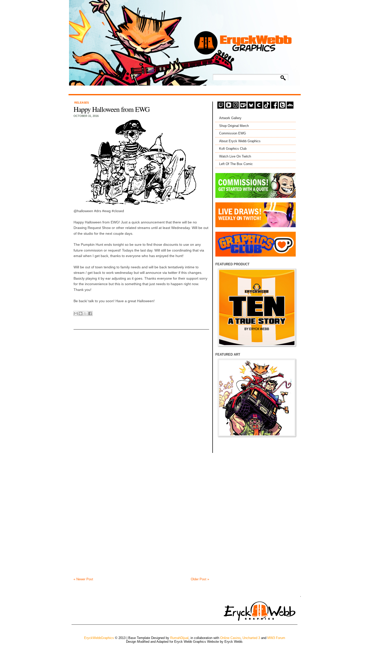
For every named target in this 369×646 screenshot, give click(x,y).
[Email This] (75, 313)
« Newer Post (83, 579)
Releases (81, 102)
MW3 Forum (276, 638)
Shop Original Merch (234, 126)
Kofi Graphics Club (233, 148)
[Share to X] (85, 313)
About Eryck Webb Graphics (240, 141)
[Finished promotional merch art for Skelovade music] (257, 398)
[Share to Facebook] (90, 313)
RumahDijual (179, 638)
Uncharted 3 (251, 638)
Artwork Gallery (230, 118)
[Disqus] (141, 384)
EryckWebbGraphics (99, 638)
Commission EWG (232, 133)
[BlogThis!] (80, 313)
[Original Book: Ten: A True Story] (257, 307)
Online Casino (230, 638)
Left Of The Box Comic (236, 164)
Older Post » (200, 579)
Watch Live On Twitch (235, 156)
